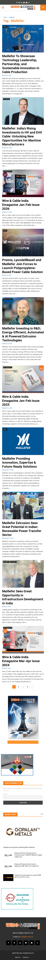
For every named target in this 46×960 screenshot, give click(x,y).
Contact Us (26, 957)
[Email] (31, 942)
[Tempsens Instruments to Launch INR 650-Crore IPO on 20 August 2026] (8, 877)
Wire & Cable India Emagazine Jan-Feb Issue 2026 (20, 205)
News (5, 26)
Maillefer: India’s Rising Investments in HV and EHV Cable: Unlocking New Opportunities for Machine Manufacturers (22, 136)
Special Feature (8, 299)
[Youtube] (26, 942)
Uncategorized (8, 171)
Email (5, 794)
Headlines (6, 493)
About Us (18, 957)
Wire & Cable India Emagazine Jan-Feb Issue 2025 (20, 400)
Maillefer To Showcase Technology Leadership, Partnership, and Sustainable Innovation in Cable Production (20, 64)
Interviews (6, 99)
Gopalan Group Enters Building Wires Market (19, 847)
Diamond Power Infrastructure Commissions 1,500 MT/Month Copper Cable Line (28, 855)
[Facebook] (8, 942)
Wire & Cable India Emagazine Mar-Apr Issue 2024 (21, 661)
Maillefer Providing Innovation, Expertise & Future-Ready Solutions (19, 462)
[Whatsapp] (37, 942)
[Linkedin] (20, 942)
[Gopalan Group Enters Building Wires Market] (23, 832)
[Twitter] (14, 942)
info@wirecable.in (27, 937)
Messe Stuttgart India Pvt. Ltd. (23, 933)
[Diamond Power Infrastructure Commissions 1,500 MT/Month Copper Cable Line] (8, 855)
